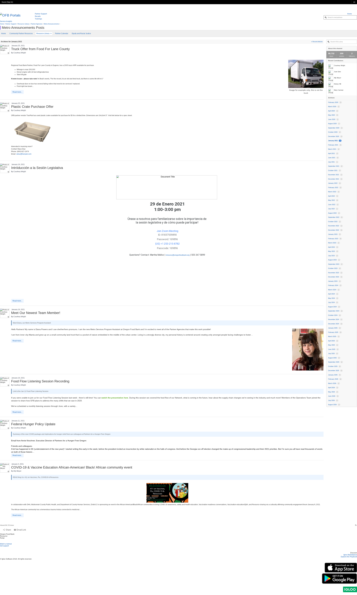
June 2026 (333, 396)
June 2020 (333, 119)
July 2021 (332, 162)
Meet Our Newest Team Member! (35, 313)
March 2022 (333, 192)
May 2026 (333, 392)
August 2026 (333, 404)
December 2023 (335, 277)
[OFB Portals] (10, 15)
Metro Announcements (51, 24)
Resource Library (23, 24)
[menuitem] (352, 14)
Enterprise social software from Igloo (350, 589)
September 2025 (335, 362)
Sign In (9, 2)
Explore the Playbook (349, 557)
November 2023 (335, 272)
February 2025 (334, 332)
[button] (354, 2)
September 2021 (335, 166)
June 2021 (333, 157)
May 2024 (333, 298)
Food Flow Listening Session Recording (40, 381)
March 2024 (333, 290)
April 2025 (333, 341)
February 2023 (334, 238)
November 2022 (335, 226)
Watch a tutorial (6, 544)
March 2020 (333, 106)
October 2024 (334, 315)
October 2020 (334, 132)
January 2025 (334, 328)
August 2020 (333, 123)
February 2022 (334, 187)
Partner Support (10, 24)
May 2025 (333, 345)
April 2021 (333, 153)
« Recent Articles (317, 41)
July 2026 (332, 400)
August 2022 (333, 213)
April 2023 (333, 247)
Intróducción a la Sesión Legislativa (37, 168)
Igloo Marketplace (350, 555)
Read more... (17, 92)
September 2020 (335, 128)
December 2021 (335, 179)
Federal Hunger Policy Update (33, 424)
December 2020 (335, 136)
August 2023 (333, 260)
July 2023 (332, 255)
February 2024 (334, 285)
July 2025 (332, 353)
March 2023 (333, 243)
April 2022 (333, 196)
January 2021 (334, 140)
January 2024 (334, 281)
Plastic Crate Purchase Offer (32, 106)
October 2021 (334, 170)
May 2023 (333, 251)
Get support (4, 546)
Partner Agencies (36, 24)
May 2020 (333, 115)
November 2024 (335, 319)
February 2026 (334, 379)
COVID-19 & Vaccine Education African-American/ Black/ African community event (71, 467)
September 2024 (335, 311)
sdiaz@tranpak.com (23, 154)
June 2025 (333, 349)
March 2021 (333, 149)
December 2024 (335, 324)
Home (2, 24)
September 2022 (335, 217)
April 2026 (333, 387)
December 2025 (335, 370)
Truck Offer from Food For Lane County (40, 49)
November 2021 (335, 174)
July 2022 (332, 209)
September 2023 (335, 264)
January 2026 (334, 375)
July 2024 (332, 302)
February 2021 (334, 145)
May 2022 (333, 200)
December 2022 (335, 230)
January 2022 (334, 183)
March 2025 (333, 336)
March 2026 (333, 383)
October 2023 (334, 268)
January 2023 (334, 234)
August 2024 (333, 307)
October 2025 (334, 366)
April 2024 (333, 294)
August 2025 (333, 358)
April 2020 (333, 111)
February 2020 (334, 102)
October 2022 (334, 221)
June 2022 (333, 204)
